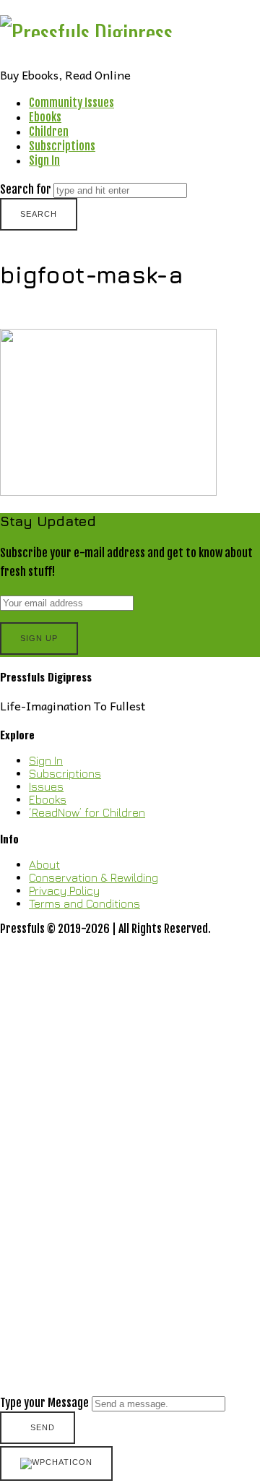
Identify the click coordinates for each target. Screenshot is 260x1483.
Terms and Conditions (84, 903)
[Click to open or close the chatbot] (56, 1463)
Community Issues (71, 102)
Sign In (44, 160)
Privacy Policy (64, 890)
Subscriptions (62, 146)
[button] (130, 1191)
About (44, 864)
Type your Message (44, 1403)
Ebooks (45, 117)
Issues (46, 786)
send (42, 1427)
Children (49, 131)
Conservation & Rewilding (93, 877)
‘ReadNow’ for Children (87, 812)
